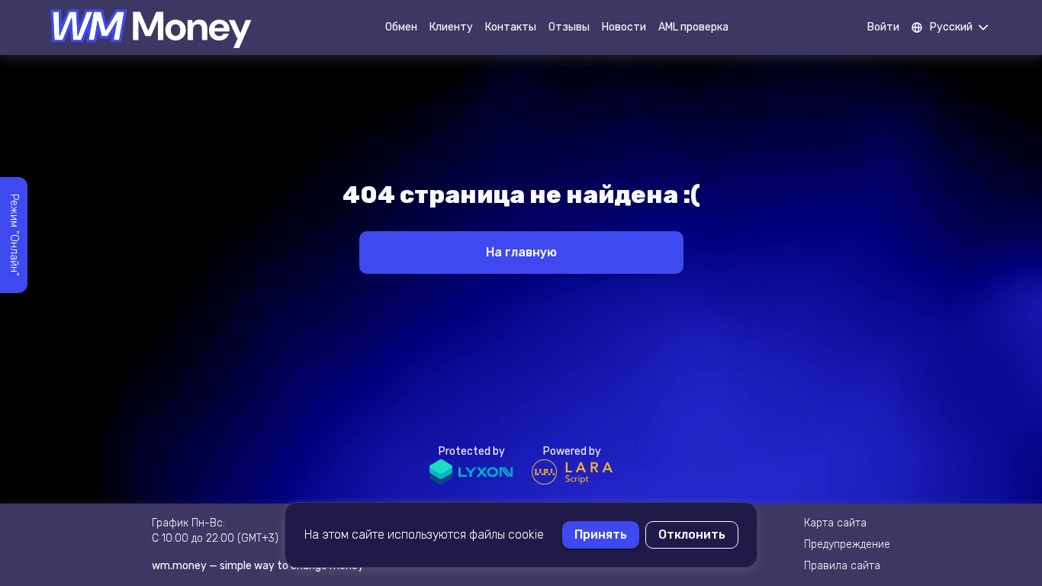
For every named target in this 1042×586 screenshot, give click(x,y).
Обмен (401, 27)
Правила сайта (842, 565)
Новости (624, 27)
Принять (600, 534)
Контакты (510, 27)
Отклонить (691, 534)
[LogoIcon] (151, 27)
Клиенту (451, 27)
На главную (521, 252)
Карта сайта (835, 523)
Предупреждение (847, 544)
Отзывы (569, 27)
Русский (951, 27)
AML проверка (693, 27)
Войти (883, 27)
